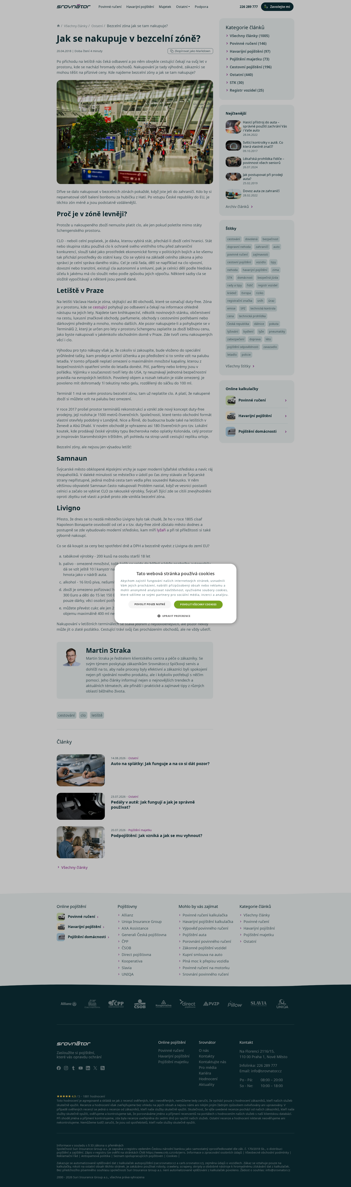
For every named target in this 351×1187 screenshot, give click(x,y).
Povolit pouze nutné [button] (149, 604)
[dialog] (175, 593)
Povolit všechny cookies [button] (198, 604)
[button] (175, 615)
